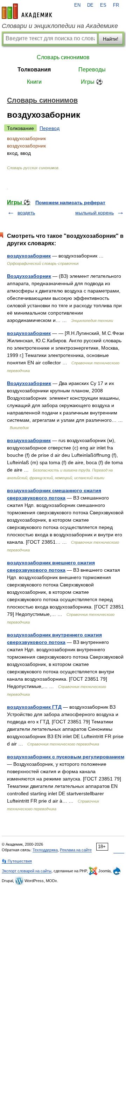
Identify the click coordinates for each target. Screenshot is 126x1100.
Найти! (110, 39)
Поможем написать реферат (70, 202)
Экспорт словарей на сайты (26, 871)
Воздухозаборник (29, 276)
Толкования (34, 70)
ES (103, 5)
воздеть (26, 212)
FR (116, 5)
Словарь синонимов (63, 57)
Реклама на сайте (76, 850)
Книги (34, 82)
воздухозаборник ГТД (34, 707)
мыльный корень (94, 212)
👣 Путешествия (17, 861)
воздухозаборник (29, 256)
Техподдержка (45, 850)
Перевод (49, 128)
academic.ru (27, 11)
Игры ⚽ (92, 82)
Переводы (92, 70)
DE (90, 5)
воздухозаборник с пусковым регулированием (65, 756)
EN (77, 5)
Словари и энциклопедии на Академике (60, 25)
